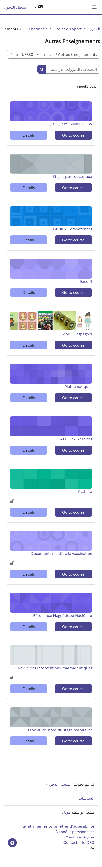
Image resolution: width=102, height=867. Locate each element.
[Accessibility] (12, 842)
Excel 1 (83, 281)
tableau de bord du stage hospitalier (60, 729)
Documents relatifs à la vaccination (61, 553)
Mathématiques (78, 386)
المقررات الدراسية (93, 28)
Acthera (83, 491)
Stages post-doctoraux (72, 176)
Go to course (73, 135)
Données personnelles (74, 831)
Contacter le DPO (78, 842)
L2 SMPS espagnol (76, 333)
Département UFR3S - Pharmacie (35, 28)
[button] (38, 7)
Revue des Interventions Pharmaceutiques (55, 667)
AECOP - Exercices (76, 438)
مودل (66, 812)
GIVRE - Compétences (72, 228)
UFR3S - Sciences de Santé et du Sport (67, 28)
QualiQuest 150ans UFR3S (69, 123)
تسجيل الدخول (15, 7)
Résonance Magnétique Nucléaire (62, 615)
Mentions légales (79, 836)
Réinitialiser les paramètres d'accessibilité (57, 826)
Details (29, 135)
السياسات (86, 798)
